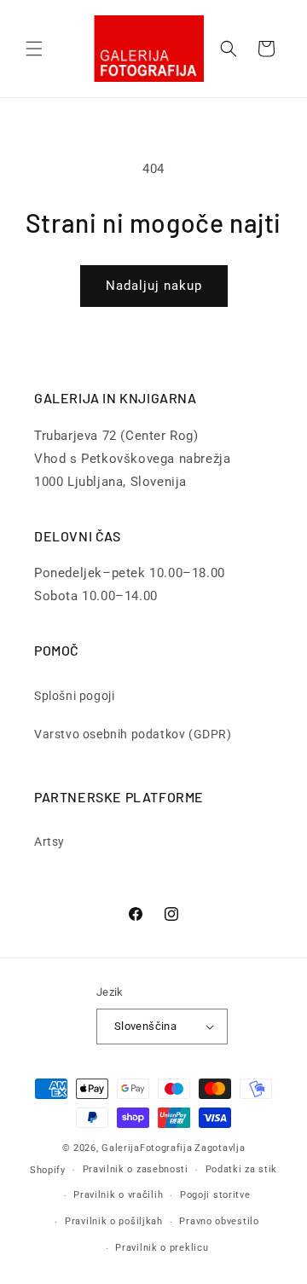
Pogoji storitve (215, 1194)
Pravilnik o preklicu (161, 1247)
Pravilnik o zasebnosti (135, 1169)
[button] (34, 48)
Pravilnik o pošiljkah (114, 1221)
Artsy (49, 841)
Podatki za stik (242, 1169)
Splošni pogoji (74, 696)
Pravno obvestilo (218, 1221)
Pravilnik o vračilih (118, 1194)
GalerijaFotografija (146, 1148)
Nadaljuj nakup (154, 285)
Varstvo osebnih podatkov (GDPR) (133, 734)
